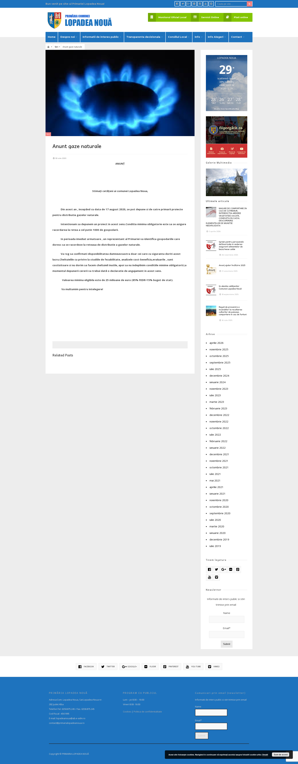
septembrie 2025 (220, 362)
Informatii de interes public (101, 36)
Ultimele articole (217, 201)
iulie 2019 (215, 546)
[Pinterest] (199, 3)
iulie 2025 (215, 369)
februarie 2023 (218, 408)
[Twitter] (182, 3)
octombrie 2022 (219, 428)
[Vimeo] (211, 3)
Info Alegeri (215, 36)
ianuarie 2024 (218, 382)
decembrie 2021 (219, 454)
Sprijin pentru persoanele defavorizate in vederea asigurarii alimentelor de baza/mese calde (231, 245)
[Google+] (188, 3)
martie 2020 (217, 526)
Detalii (265, 754)
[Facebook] (177, 3)
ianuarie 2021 (218, 493)
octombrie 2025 (219, 356)
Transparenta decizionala (143, 36)
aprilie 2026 (216, 342)
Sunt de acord (280, 754)
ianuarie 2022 (218, 447)
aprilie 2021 (216, 487)
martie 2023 (217, 401)
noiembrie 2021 (219, 460)
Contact (236, 36)
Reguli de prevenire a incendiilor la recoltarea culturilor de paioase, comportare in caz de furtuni (233, 310)
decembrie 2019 (219, 539)
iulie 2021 (215, 474)
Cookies (127, 711)
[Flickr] (194, 3)
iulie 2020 (215, 519)
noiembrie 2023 (219, 388)
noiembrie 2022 (219, 421)
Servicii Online (210, 17)
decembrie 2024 (219, 375)
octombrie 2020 (219, 506)
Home (52, 36)
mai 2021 (215, 480)
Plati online (241, 17)
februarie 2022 (218, 441)
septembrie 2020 (220, 513)
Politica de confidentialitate (148, 711)
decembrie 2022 (219, 415)
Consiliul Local (177, 36)
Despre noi (67, 36)
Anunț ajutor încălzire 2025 (232, 265)
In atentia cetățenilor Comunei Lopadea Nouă (230, 287)
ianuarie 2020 (218, 533)
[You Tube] (205, 3)
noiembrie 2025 (219, 349)
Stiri (56, 46)
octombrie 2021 (219, 467)
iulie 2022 (215, 434)
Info (197, 36)
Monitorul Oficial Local (172, 17)
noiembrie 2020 (219, 500)
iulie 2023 (215, 395)
